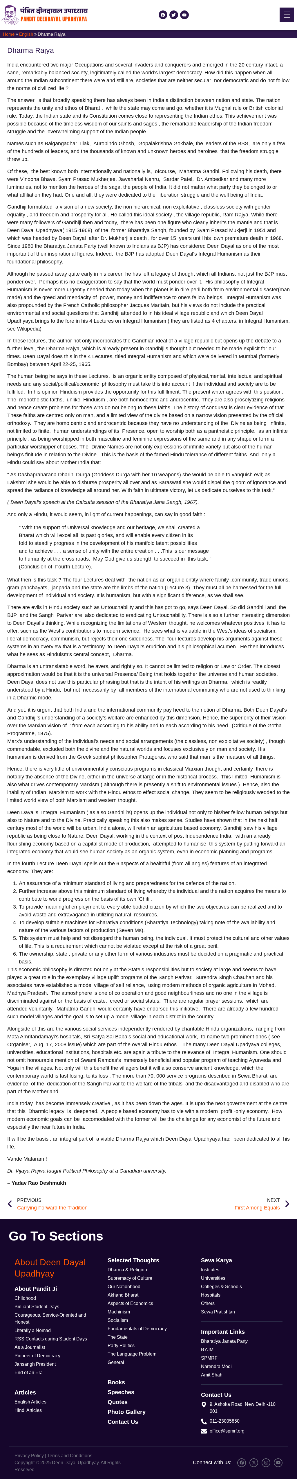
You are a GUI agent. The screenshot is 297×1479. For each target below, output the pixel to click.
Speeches (121, 1392)
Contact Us (123, 1422)
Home (9, 34)
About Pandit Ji (36, 1289)
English (26, 34)
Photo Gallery (127, 1412)
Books (116, 1382)
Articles (25, 1392)
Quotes (118, 1402)
